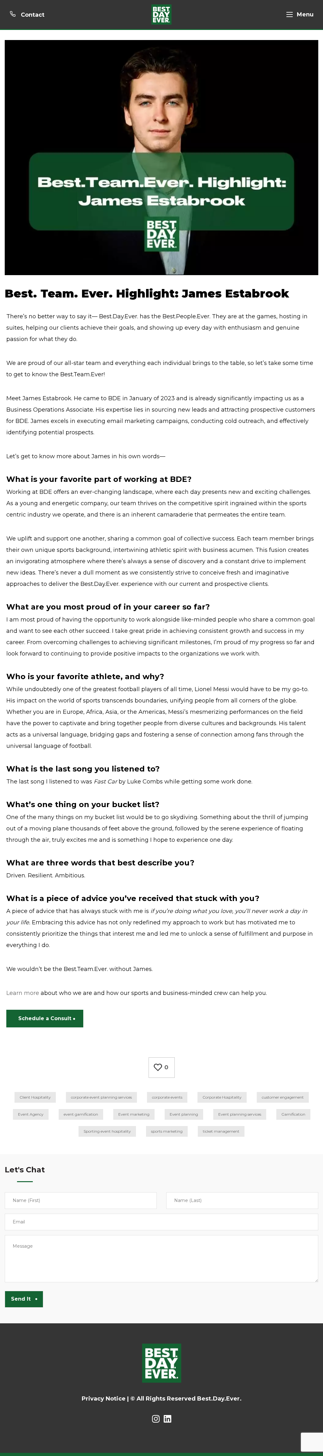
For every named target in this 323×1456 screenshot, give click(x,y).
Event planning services (239, 1114)
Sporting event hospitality (107, 1131)
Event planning (184, 1114)
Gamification (293, 1114)
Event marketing (134, 1114)
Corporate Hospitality (222, 1097)
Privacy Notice (104, 1398)
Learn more (22, 993)
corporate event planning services (101, 1097)
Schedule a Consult (44, 1018)
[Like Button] (158, 1067)
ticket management (221, 1131)
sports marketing (167, 1131)
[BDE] (161, 14)
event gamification (81, 1114)
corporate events (167, 1097)
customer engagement (283, 1097)
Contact (31, 14)
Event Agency (31, 1114)
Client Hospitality (35, 1097)
